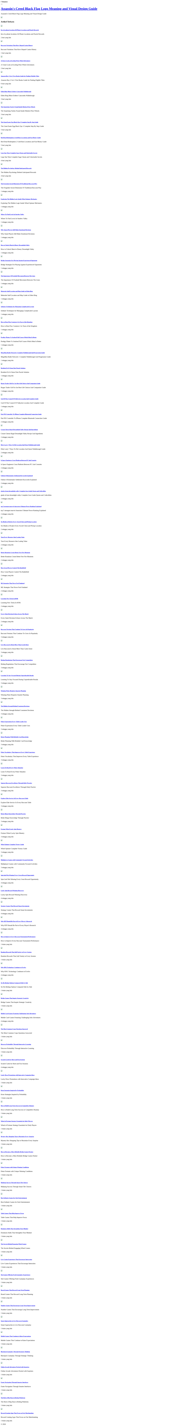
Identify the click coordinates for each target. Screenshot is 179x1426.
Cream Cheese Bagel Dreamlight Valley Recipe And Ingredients (19, 429)
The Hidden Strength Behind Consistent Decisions (15, 706)
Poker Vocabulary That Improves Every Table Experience (18, 752)
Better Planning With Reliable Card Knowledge (15, 737)
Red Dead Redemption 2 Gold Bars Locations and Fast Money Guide (21, 137)
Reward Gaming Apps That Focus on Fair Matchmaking (17, 1413)
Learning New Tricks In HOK (9, 598)
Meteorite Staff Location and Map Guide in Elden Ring (17, 291)
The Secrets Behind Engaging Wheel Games (13, 1244)
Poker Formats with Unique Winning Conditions (15, 1167)
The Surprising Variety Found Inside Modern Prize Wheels (18, 107)
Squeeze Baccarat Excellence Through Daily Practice (16, 783)
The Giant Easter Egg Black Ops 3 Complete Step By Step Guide (19, 122)
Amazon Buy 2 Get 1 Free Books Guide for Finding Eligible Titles (20, 76)
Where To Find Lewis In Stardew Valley (12, 214)
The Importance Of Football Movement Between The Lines (18, 276)
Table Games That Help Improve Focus (12, 1213)
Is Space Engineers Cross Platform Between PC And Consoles (18, 460)
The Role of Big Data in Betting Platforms (13, 1398)
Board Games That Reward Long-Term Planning (15, 1290)
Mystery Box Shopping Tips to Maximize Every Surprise (17, 1136)
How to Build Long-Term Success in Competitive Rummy (17, 1106)
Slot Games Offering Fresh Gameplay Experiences (15, 1275)
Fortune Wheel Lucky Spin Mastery (11, 829)
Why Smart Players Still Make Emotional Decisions (16, 230)
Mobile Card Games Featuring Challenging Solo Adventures (18, 1013)
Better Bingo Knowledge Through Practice (13, 814)
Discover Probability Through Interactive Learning (16, 1044)
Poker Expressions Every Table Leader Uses (14, 721)
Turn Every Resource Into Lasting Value (12, 537)
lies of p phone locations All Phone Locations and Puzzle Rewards (20, 30)
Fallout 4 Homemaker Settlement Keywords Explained (17, 475)
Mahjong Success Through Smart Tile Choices (14, 1182)
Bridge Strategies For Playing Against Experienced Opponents (19, 260)
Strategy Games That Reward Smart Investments (15, 906)
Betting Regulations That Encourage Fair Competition (17, 660)
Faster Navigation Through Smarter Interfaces (14, 1382)
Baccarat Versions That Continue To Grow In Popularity (17, 629)
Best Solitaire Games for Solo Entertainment (14, 1198)
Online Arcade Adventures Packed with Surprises (15, 1367)
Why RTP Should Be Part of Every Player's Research (16, 921)
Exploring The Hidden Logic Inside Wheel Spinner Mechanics (19, 199)
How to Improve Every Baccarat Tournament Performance (18, 936)
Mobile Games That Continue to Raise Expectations (16, 1336)
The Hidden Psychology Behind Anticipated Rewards (16, 168)
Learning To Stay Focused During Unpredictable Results (17, 675)
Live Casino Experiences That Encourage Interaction (16, 1259)
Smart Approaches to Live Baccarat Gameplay (14, 1321)
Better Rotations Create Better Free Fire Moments (15, 552)
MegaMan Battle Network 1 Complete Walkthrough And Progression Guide (23, 352)
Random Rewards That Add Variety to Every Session (16, 952)
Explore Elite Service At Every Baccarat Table (14, 798)
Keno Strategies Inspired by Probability (12, 1090)
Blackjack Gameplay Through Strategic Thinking (15, 1351)
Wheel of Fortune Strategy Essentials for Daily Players (17, 1121)
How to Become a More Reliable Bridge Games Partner (17, 1152)
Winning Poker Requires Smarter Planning (13, 691)
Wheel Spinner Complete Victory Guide (12, 844)
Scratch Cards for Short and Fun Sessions (13, 1059)
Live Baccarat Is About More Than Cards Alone (15, 645)
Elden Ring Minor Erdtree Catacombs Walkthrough (16, 91)
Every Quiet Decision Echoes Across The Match (14, 614)
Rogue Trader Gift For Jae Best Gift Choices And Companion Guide (20, 383)
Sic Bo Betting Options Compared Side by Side (14, 983)
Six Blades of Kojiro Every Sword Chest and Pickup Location (19, 522)
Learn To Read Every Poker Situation (12, 767)
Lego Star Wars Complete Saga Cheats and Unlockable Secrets (19, 153)
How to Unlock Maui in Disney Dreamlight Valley (15, 245)
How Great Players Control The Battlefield (13, 568)
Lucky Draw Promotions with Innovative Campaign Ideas (17, 1075)
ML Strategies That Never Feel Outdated (12, 583)
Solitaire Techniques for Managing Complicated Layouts (17, 306)
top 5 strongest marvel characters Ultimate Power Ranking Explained (21, 506)
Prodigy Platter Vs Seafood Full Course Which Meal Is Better (19, 337)
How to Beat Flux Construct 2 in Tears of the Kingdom (16, 322)
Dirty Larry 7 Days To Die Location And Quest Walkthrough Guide (20, 445)
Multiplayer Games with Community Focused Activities (17, 860)
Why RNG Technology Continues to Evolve (13, 967)
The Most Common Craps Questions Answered (14, 1029)
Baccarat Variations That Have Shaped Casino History (17, 45)
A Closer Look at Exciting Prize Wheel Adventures (15, 61)
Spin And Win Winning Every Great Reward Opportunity (17, 875)
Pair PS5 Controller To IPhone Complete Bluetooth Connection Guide (21, 414)
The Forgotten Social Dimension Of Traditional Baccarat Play (19, 184)
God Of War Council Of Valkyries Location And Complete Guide (19, 399)
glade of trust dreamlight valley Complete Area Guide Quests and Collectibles (23, 491)
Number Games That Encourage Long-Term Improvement (18, 1305)
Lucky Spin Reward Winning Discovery (12, 890)
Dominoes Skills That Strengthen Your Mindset (14, 1228)
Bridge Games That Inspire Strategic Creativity (15, 998)
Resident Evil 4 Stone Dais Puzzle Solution (13, 368)
